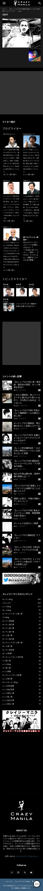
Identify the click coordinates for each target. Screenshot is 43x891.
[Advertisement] (21, 92)
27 (39, 567)
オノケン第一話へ (10, 174)
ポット (16, 390)
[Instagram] (18, 872)
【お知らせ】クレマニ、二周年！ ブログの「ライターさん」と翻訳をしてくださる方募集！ (30, 255)
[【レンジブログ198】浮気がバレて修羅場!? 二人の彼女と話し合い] (7, 414)
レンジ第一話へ (29, 174)
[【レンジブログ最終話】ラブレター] (7, 538)
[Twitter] (24, 872)
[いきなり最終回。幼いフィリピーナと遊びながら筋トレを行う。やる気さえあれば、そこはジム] (7, 398)
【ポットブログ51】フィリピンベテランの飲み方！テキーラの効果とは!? (27, 561)
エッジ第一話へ (9, 270)
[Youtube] (31, 872)
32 (39, 518)
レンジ (16, 418)
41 (39, 429)
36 (39, 469)
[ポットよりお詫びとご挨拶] (7, 527)
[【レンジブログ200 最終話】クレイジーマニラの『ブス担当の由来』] (7, 464)
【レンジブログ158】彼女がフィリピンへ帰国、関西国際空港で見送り (27, 513)
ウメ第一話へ (28, 221)
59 (39, 405)
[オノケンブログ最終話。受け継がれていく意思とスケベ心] (7, 426)
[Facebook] (11, 872)
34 (39, 494)
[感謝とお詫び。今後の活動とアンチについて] (7, 502)
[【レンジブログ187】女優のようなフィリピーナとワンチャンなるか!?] (7, 438)
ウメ (15, 494)
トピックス (9, 881)
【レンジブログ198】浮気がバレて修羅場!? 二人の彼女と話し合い (27, 413)
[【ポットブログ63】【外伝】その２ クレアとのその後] (7, 550)
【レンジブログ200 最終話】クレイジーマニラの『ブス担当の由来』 (27, 463)
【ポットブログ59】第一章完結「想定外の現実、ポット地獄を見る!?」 (27, 384)
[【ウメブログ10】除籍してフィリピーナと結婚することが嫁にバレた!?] (7, 489)
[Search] (39, 3)
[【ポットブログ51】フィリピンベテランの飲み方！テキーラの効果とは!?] (7, 562)
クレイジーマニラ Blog (22, 881)
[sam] (21, 47)
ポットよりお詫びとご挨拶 (26, 523)
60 (39, 390)
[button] (4, 3)
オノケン (16, 405)
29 (39, 541)
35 (39, 479)
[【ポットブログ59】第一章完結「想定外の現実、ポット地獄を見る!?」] (7, 385)
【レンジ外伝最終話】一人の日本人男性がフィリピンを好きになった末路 (27, 450)
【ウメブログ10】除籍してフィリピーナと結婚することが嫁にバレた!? (27, 488)
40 (39, 456)
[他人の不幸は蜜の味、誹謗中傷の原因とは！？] (7, 477)
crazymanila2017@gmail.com (27, 856)
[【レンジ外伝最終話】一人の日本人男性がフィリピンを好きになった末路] (7, 451)
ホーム (4, 9)
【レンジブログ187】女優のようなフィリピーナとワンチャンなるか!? (27, 438)
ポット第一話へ (9, 221)
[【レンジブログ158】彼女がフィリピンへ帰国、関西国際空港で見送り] (7, 514)
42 (39, 418)
